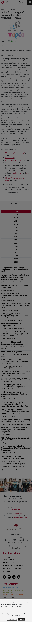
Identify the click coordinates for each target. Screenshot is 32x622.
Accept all (21, 619)
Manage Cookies (12, 619)
